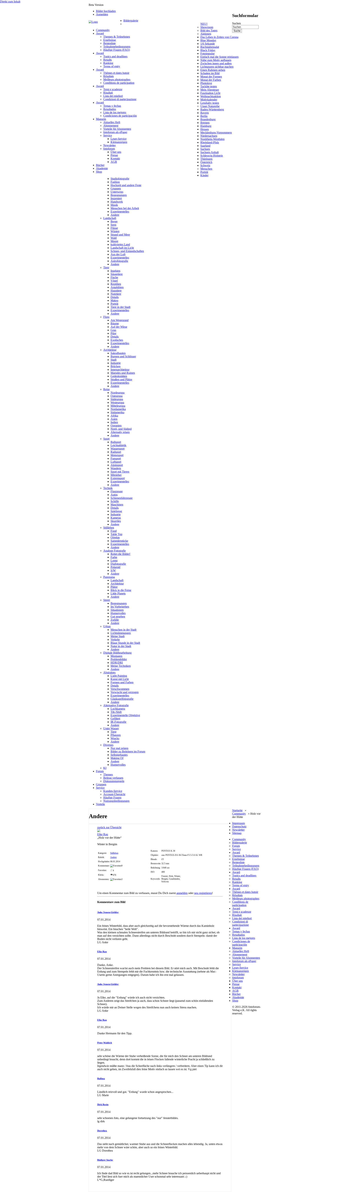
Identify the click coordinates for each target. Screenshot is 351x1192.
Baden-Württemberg (212, 109)
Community (103, 30)
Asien (114, 419)
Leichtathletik (118, 445)
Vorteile (100, 804)
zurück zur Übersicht (109, 827)
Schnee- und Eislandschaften (127, 251)
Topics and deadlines (115, 56)
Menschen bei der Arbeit (125, 208)
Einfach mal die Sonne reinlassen (219, 56)
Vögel (114, 280)
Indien (114, 422)
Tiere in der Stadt (120, 307)
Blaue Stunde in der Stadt (125, 642)
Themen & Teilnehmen (116, 36)
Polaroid (115, 567)
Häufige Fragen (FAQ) (116, 49)
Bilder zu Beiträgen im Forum (128, 751)
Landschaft (109, 218)
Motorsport (117, 455)
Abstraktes (109, 672)
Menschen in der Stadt (123, 629)
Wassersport (117, 448)
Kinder (204, 175)
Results (107, 59)
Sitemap (236, 833)
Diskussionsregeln (113, 781)
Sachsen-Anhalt (209, 152)
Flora (106, 316)
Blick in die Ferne (121, 590)
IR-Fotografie (118, 721)
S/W (113, 570)
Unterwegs (117, 191)
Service (107, 135)
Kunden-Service (112, 791)
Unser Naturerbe (210, 106)
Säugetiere (117, 274)
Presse (114, 155)
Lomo (114, 560)
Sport (106, 438)
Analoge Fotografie (114, 550)
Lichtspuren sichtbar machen (216, 66)
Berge (114, 221)
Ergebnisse (109, 40)
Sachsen (205, 149)
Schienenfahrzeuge (122, 498)
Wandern (116, 468)
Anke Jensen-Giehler (108, 912)
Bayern (204, 112)
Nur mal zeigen (119, 748)
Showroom (206, 27)
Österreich (206, 162)
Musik (114, 205)
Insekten (115, 270)
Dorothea (102, 1130)
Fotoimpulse (207, 53)
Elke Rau (102, 834)
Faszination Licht (210, 93)
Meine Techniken (121, 665)
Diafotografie (118, 563)
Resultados (109, 109)
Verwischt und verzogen (125, 692)
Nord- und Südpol (121, 428)
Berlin (203, 116)
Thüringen (206, 158)
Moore (114, 241)
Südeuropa (117, 399)
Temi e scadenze (112, 89)
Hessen (204, 129)
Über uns (116, 151)
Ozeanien (116, 425)
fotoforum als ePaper (115, 132)
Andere (115, 214)
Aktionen (205, 33)
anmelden (182, 893)
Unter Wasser (111, 728)
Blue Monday (208, 40)
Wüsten (115, 231)
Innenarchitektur (120, 369)
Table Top (116, 534)
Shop (99, 171)
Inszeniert (116, 198)
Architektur (109, 349)
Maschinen (117, 504)
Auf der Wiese (119, 326)
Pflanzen (116, 735)
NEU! (203, 23)
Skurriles (116, 521)
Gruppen (116, 188)
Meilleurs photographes (116, 79)
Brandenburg (208, 119)
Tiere (106, 267)
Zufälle (115, 619)
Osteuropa (116, 395)
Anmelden (102, 14)
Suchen (236, 23)
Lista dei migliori (113, 95)
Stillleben (108, 527)
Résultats (108, 76)
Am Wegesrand (120, 320)
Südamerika (117, 412)
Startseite (237, 810)
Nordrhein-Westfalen (212, 139)
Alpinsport (117, 465)
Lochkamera (118, 708)
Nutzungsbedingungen (116, 800)
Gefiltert (115, 718)
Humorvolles (118, 613)
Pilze (113, 333)
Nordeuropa (117, 392)
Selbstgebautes (119, 754)
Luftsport (116, 461)
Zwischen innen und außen (216, 63)
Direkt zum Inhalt (10, 1)
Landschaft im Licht (122, 247)
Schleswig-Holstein (211, 155)
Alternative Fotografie (116, 705)
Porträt (204, 172)
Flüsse (114, 228)
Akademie (102, 168)
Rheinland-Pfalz (209, 142)
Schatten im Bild (210, 73)
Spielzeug (116, 511)
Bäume (115, 323)
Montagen (116, 656)
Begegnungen (119, 195)
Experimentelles (120, 211)
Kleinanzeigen (119, 142)
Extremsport (118, 478)
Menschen (206, 168)
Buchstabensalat (209, 46)
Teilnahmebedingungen (116, 46)
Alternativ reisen (120, 432)
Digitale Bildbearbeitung (117, 652)
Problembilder (119, 659)
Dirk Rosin (102, 1104)
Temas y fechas (112, 105)
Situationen (117, 609)
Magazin (101, 119)
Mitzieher (116, 474)
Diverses (108, 744)
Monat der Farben (210, 79)
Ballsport (116, 442)
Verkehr (115, 639)
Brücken (115, 366)
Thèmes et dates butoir (116, 72)
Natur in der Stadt (121, 646)
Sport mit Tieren (120, 471)
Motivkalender (208, 99)
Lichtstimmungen (121, 633)
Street (106, 600)
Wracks (115, 738)
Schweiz (205, 165)
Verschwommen (120, 688)
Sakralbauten (118, 353)
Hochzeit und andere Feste (126, 185)
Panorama (109, 577)
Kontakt (115, 158)
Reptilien (116, 284)
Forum (100, 771)
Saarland (205, 145)
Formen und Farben (122, 682)
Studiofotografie (120, 178)
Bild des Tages (208, 30)
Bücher (100, 165)
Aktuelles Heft (111, 122)
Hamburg (205, 125)
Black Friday (207, 50)
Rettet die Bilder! (120, 553)
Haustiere (116, 290)
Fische (114, 277)
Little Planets (118, 593)
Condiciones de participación (120, 115)
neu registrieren (203, 893)
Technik (108, 488)
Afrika (114, 415)
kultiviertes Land (120, 244)
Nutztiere (116, 293)
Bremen (205, 122)
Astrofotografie (119, 260)
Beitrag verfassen (113, 777)
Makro (114, 300)
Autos (114, 494)
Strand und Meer (120, 234)
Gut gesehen (118, 616)
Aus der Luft (118, 254)
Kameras (116, 517)
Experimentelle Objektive (125, 715)
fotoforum (109, 148)
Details (115, 297)
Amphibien (117, 287)
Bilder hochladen (106, 11)
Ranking (108, 63)
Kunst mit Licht (120, 679)
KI (104, 767)
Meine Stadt (117, 636)
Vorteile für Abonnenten (117, 128)
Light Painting (119, 675)
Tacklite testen (208, 86)
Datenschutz (239, 826)
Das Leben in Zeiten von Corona (219, 37)
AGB (114, 161)
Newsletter (109, 145)
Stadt (113, 359)
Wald (114, 237)
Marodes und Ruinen (123, 372)
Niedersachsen (208, 135)
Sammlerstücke (119, 540)
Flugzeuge (117, 491)
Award (100, 33)
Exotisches (117, 339)
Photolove (206, 83)
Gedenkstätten (119, 376)
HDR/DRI (117, 662)
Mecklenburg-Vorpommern (216, 132)
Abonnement (110, 125)
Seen (113, 224)
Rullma (101, 1078)
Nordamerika (118, 409)
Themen (108, 774)
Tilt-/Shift (116, 712)
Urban (107, 626)
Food (114, 530)
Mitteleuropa (118, 405)
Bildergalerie (130, 20)
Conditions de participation (118, 82)
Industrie (116, 363)
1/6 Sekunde (207, 43)
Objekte (115, 537)
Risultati (108, 92)
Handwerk (117, 201)
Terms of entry (111, 66)
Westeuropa (117, 402)
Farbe (114, 557)
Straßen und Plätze (121, 379)
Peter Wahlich (104, 1042)
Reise (106, 389)
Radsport (116, 451)
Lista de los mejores (114, 112)
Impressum (238, 823)
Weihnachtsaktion (210, 96)
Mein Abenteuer (209, 89)
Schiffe (115, 501)
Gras (113, 330)
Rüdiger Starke (105, 1160)
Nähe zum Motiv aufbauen (215, 60)
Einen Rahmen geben (212, 70)
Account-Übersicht (114, 794)
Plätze (114, 586)
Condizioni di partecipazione (119, 99)
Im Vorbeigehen (120, 606)
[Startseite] (106, 22)
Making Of (117, 758)
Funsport (116, 458)
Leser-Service (119, 138)
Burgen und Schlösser (123, 356)
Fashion (115, 181)
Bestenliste (109, 43)
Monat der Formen (211, 76)
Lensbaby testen (209, 102)
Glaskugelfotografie (122, 698)
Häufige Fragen (112, 797)
